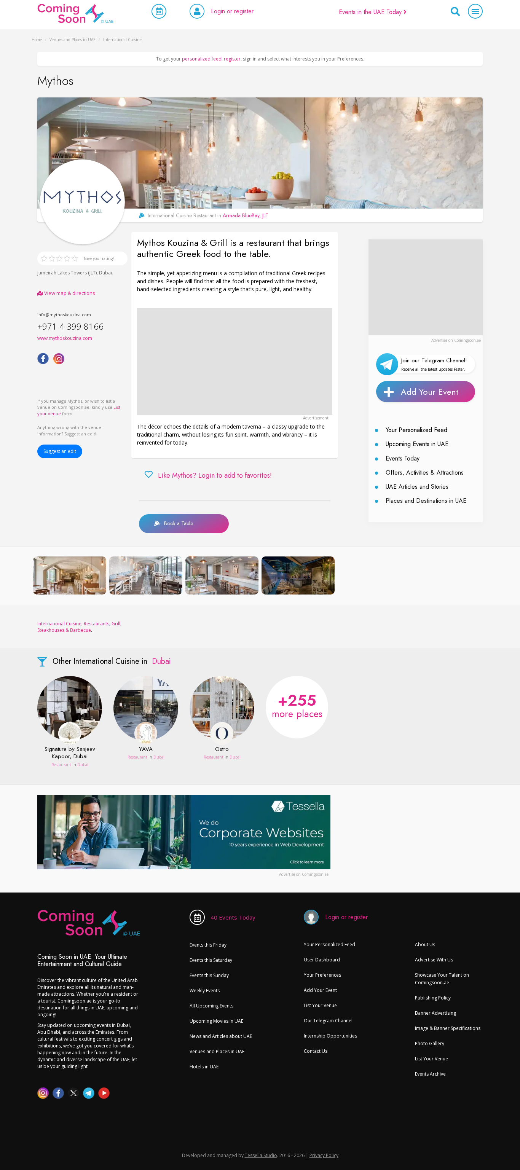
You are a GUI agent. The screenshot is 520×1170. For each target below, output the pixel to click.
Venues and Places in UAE (217, 1051)
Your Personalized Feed (416, 430)
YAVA (146, 749)
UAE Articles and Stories (417, 486)
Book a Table (176, 523)
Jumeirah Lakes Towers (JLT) (67, 272)
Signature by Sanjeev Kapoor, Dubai (70, 753)
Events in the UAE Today (371, 12)
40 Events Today (233, 917)
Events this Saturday (211, 960)
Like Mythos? (215, 476)
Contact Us (315, 1051)
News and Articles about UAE (221, 1036)
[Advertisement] (234, 361)
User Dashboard (322, 959)
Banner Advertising (435, 1013)
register (232, 59)
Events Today (403, 458)
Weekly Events (205, 990)
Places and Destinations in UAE (426, 500)
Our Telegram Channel (328, 1020)
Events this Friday (208, 945)
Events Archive (430, 1074)
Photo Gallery (429, 1043)
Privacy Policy (323, 1155)
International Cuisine (59, 623)
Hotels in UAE (204, 1066)
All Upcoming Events (211, 1006)
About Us (425, 944)
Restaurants (96, 623)
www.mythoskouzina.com (64, 338)
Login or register (232, 11)
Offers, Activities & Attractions (425, 472)
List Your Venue (320, 1005)
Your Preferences (322, 975)
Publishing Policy (433, 998)
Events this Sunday (209, 975)
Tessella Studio (261, 1155)
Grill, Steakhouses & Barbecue (79, 626)
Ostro (222, 749)
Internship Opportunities (330, 1036)
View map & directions (69, 293)
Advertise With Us (434, 959)
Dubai (105, 272)
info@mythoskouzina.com (64, 314)
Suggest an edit (59, 451)
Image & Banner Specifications (447, 1028)
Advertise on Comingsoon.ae (456, 340)
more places (297, 704)
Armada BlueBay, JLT (245, 215)
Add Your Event (429, 392)
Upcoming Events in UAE (417, 444)
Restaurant (61, 764)
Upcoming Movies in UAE (216, 1021)
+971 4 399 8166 (70, 326)
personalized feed (202, 59)
